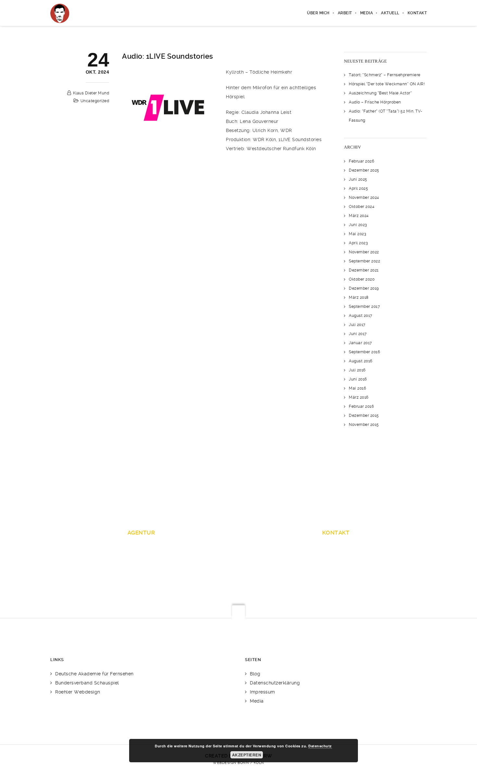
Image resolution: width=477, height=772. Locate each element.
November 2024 (364, 197)
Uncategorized (94, 101)
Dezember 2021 (364, 270)
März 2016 (359, 397)
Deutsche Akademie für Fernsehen (94, 673)
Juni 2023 (358, 225)
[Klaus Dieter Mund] (60, 13)
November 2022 (364, 252)
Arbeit (345, 13)
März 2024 (359, 215)
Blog (255, 673)
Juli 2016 (357, 370)
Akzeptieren (247, 755)
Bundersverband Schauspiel (87, 682)
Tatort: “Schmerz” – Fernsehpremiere (385, 75)
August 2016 (361, 361)
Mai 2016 (357, 388)
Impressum (262, 691)
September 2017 (364, 306)
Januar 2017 (360, 343)
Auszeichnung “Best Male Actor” (380, 93)
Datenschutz (320, 745)
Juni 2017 (358, 334)
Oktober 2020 (361, 279)
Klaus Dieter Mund (91, 93)
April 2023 (358, 243)
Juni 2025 (358, 179)
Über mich (318, 13)
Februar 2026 (361, 161)
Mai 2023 (357, 234)
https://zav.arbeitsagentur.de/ (336, 565)
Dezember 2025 (364, 170)
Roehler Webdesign (77, 691)
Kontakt (417, 13)
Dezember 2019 (364, 288)
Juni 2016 (358, 379)
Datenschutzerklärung (275, 682)
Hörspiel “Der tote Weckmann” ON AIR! (387, 84)
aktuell (390, 13)
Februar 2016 (361, 406)
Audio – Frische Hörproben (375, 102)
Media (366, 13)
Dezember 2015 (364, 415)
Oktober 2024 (361, 206)
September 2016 (364, 352)
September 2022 (364, 261)
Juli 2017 (357, 324)
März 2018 (359, 297)
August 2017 (361, 315)
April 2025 (358, 188)
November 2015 (364, 424)
